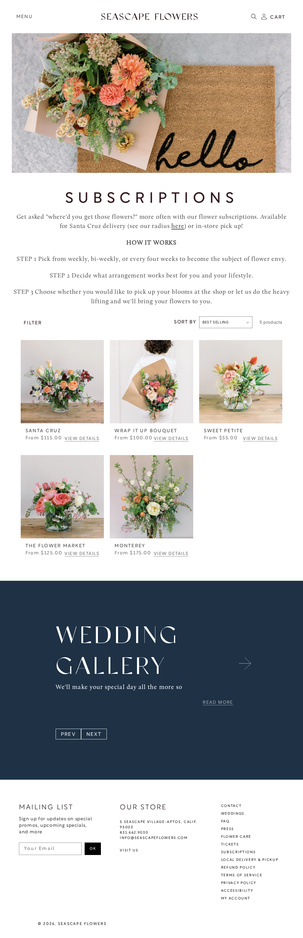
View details (82, 439)
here (177, 226)
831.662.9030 (134, 833)
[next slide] (245, 663)
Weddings (232, 814)
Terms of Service (241, 875)
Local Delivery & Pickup (249, 860)
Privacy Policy (239, 883)
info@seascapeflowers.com (154, 838)
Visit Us (129, 850)
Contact (231, 806)
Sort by (185, 322)
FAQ (225, 821)
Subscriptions (238, 852)
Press (227, 829)
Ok (93, 849)
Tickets (230, 844)
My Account (235, 898)
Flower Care (236, 837)
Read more (218, 702)
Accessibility (237, 891)
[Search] (254, 16)
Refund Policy (238, 868)
